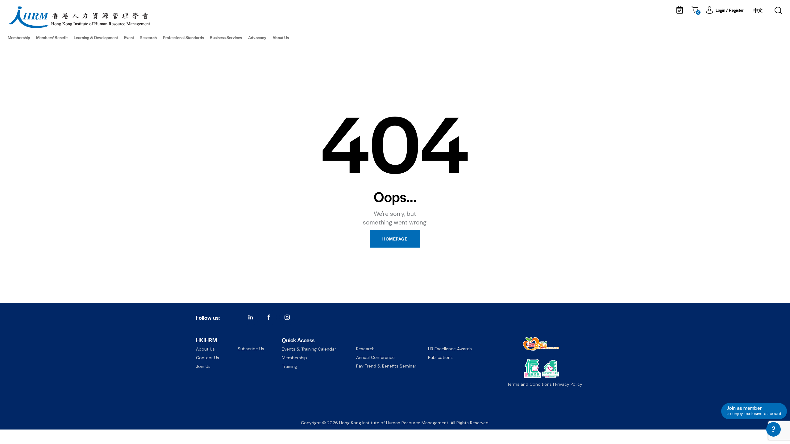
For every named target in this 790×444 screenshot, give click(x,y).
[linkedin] (251, 317)
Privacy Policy (568, 384)
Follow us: (208, 317)
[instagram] (287, 317)
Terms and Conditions (529, 384)
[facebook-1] (269, 317)
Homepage (395, 239)
